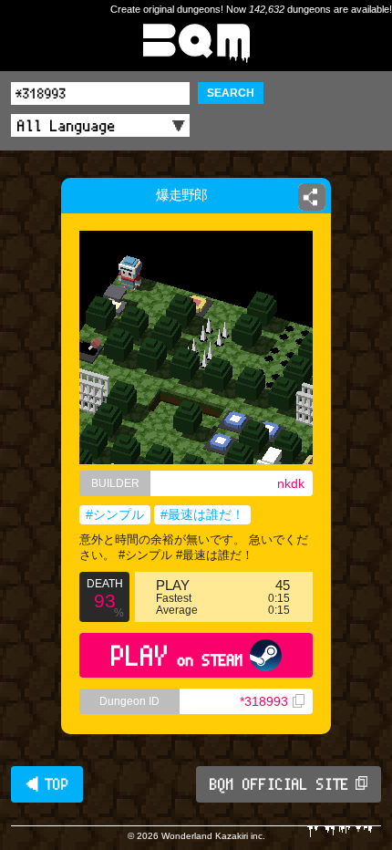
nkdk (290, 483)
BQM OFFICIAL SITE (279, 784)
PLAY (177, 655)
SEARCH (230, 93)
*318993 (264, 701)
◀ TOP (47, 784)
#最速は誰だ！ (202, 514)
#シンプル (115, 514)
